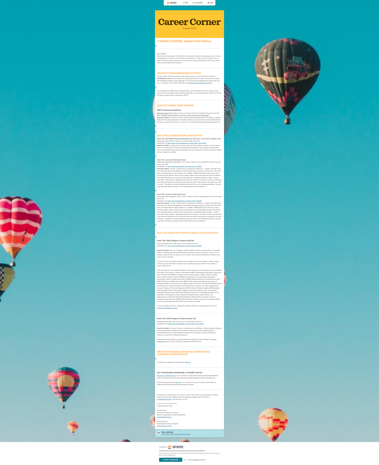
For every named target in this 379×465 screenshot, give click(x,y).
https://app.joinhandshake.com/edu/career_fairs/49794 (186, 324)
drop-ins (178, 382)
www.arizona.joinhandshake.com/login (199, 83)
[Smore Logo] (172, 2)
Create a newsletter (170, 460)
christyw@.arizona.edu (164, 399)
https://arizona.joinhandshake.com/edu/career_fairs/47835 (187, 143)
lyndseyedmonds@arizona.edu (167, 308)
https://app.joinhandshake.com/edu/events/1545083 (185, 246)
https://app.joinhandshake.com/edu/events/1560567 (185, 166)
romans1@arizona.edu (164, 426)
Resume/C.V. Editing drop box (166, 376)
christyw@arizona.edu (164, 417)
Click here (187, 362)
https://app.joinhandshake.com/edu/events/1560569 (185, 201)
